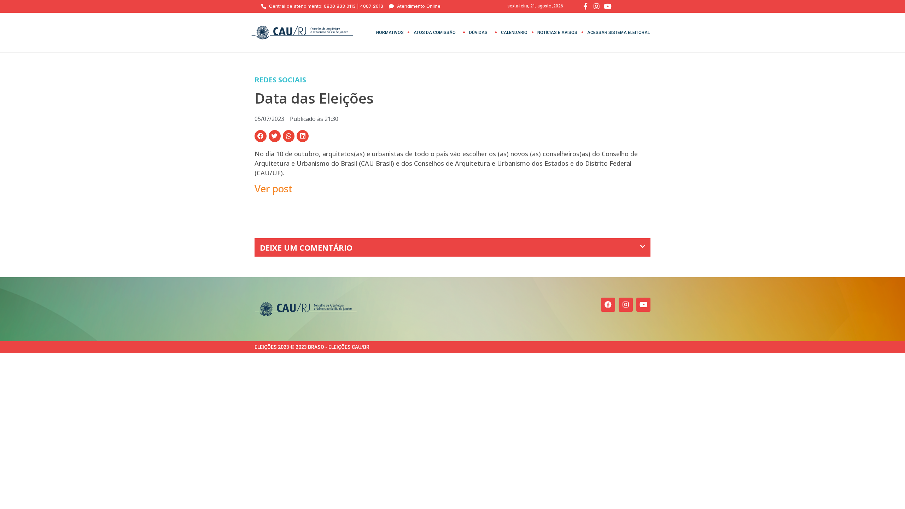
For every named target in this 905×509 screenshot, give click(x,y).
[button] (261, 136)
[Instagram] (626, 305)
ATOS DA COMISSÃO (435, 32)
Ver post (273, 188)
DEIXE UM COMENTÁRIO (306, 247)
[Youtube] (643, 305)
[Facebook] (608, 305)
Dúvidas (478, 32)
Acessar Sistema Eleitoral (618, 32)
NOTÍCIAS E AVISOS (557, 32)
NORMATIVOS (390, 32)
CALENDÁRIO (514, 32)
